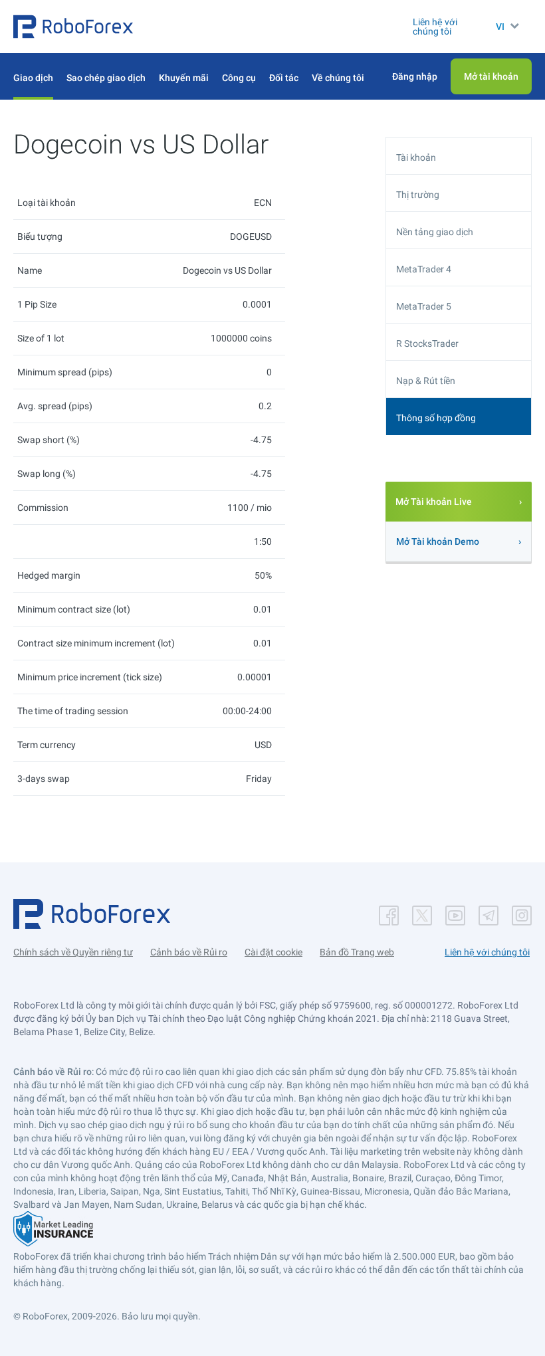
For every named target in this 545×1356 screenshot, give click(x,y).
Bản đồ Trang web (357, 952)
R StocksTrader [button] (427, 343)
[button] (73, 26)
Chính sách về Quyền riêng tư (73, 952)
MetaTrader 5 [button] (423, 306)
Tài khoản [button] (416, 157)
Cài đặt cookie (273, 952)
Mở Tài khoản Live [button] (433, 501)
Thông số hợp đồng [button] (436, 418)
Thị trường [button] (417, 194)
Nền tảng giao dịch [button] (434, 232)
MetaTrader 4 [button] (423, 269)
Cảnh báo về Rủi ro (188, 952)
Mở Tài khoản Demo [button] (437, 541)
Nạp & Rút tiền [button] (425, 380)
